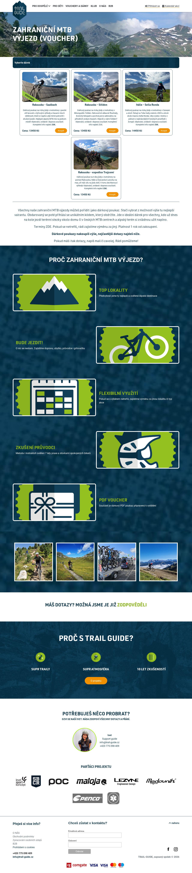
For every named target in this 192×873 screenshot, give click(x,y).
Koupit (61, 130)
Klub (94, 5)
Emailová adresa (76, 831)
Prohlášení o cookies (24, 847)
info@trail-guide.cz (23, 856)
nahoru (175, 822)
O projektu (96, 680)
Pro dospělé (40, 5)
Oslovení (72, 840)
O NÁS (102, 5)
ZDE (53, 124)
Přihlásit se (153, 5)
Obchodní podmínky (23, 836)
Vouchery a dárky (77, 5)
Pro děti (58, 5)
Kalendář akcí (171, 5)
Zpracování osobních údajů (27, 840)
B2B (111, 5)
